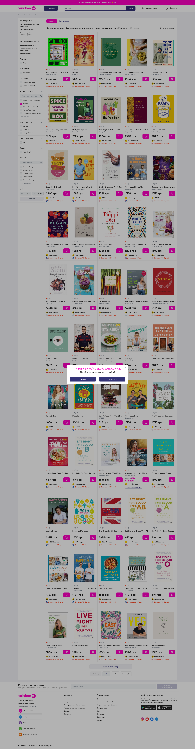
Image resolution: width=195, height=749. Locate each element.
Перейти (83, 379)
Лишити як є (112, 379)
